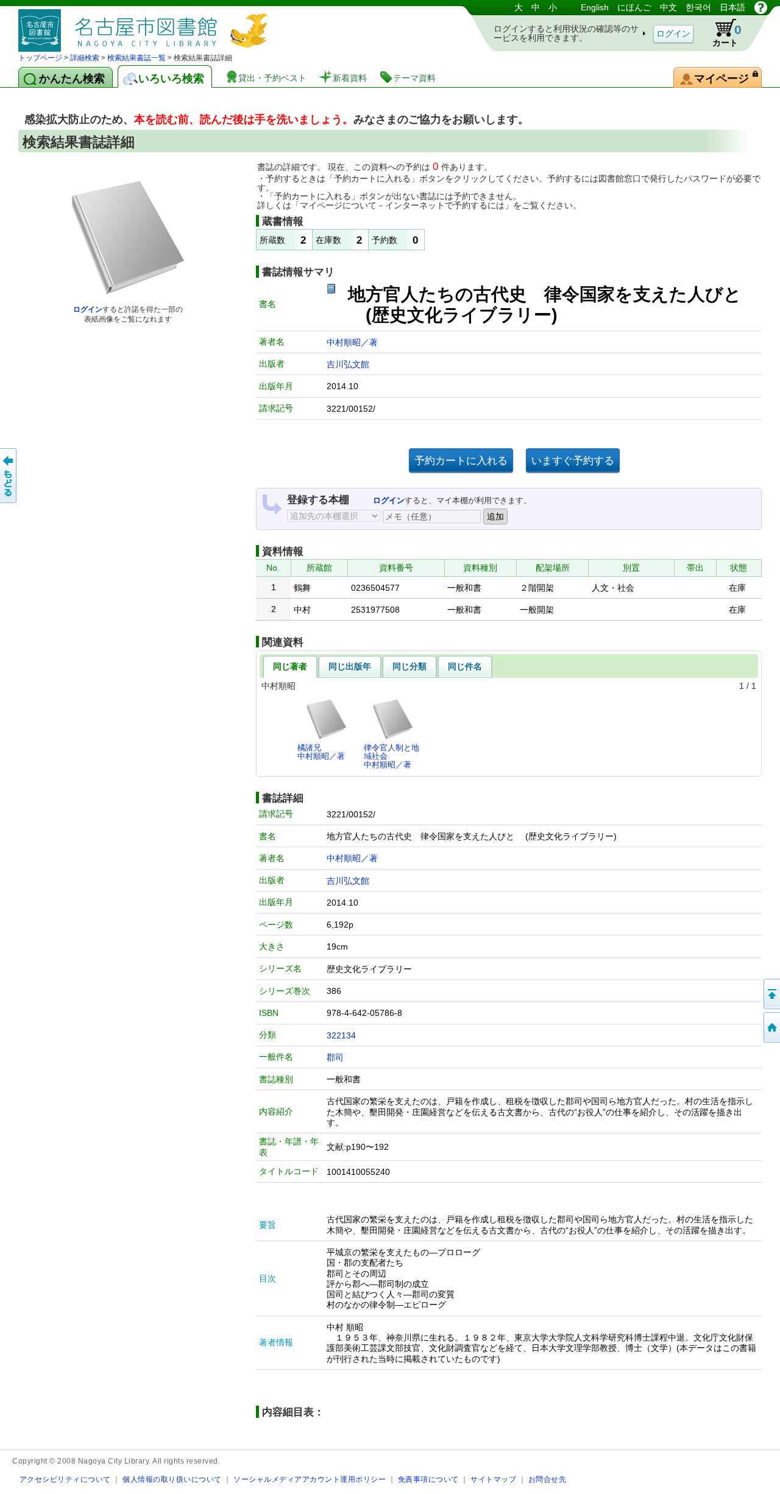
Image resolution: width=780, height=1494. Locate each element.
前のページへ (9, 475)
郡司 (335, 1057)
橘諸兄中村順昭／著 (321, 752)
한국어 (698, 7)
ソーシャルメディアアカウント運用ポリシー (309, 1479)
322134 (341, 1035)
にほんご (634, 7)
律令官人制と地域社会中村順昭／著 (391, 756)
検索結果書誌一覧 (136, 58)
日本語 (732, 7)
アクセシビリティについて (65, 1479)
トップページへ (771, 1027)
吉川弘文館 (348, 364)
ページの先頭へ (771, 994)
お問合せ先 (547, 1479)
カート (727, 35)
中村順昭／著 (352, 342)
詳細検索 (84, 58)
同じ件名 (465, 666)
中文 (668, 7)
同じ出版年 (349, 666)
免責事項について (428, 1479)
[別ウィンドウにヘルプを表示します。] (761, 7)
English (595, 7)
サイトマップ (493, 1479)
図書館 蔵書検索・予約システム (146, 26)
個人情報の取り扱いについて (172, 1479)
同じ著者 (290, 666)
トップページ (40, 58)
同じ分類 (409, 666)
